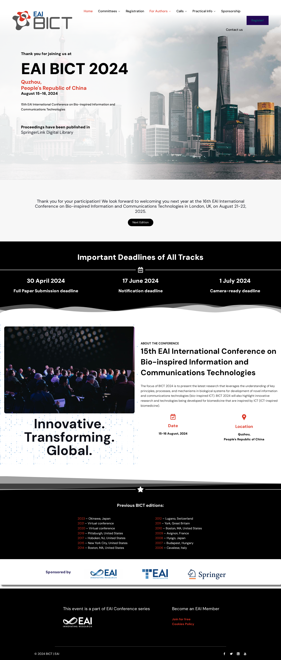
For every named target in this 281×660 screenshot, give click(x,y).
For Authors (158, 11)
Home (88, 11)
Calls (180, 11)
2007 (159, 543)
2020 (81, 528)
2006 (159, 548)
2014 (81, 548)
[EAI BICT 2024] (42, 20)
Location (244, 426)
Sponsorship (230, 11)
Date (173, 425)
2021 (81, 523)
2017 (81, 538)
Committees (107, 11)
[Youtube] (244, 653)
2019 (81, 533)
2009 (159, 533)
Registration (135, 11)
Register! (257, 20)
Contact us (234, 30)
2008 (159, 538)
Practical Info (202, 11)
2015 (81, 543)
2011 (158, 523)
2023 (81, 519)
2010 (158, 528)
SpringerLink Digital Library (47, 132)
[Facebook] (224, 653)
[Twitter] (231, 653)
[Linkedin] (238, 653)
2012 (158, 519)
